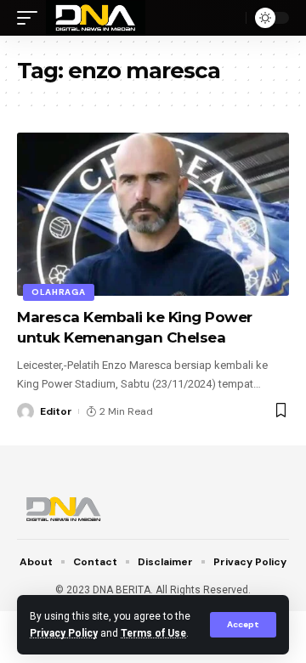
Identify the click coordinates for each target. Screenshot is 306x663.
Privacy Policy (64, 633)
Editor (56, 411)
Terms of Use (153, 633)
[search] (228, 17)
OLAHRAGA (58, 292)
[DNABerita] (95, 18)
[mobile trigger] (31, 18)
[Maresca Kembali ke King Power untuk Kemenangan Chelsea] (153, 214)
